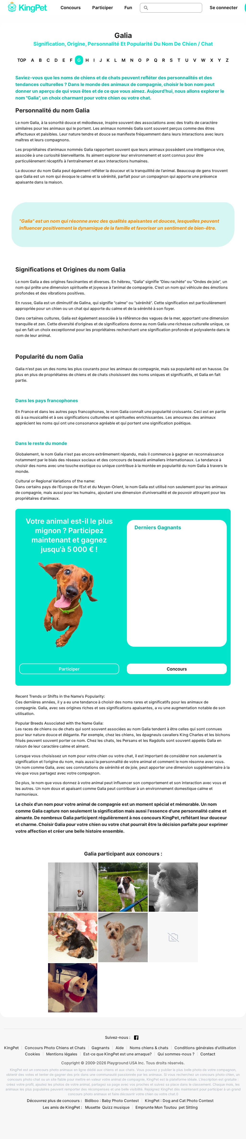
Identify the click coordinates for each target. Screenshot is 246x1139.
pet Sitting (188, 1107)
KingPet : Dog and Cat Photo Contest (179, 1100)
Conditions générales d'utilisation (205, 1048)
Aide (120, 1048)
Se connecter (224, 7)
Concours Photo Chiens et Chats (55, 1048)
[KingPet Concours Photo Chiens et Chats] (27, 7)
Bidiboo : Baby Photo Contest (112, 1100)
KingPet (11, 1048)
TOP (21, 60)
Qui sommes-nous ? (176, 1054)
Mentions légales (61, 1054)
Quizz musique (115, 1107)
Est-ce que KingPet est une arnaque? (117, 1054)
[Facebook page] (136, 1037)
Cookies (32, 1054)
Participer (102, 7)
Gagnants (101, 1048)
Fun (128, 7)
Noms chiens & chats (149, 1048)
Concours (71, 7)
